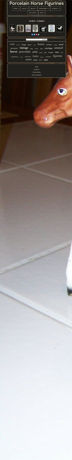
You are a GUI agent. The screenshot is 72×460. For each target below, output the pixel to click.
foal (45, 52)
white (34, 52)
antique (49, 44)
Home (36, 66)
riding (31, 48)
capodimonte (14, 56)
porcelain (24, 51)
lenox (41, 48)
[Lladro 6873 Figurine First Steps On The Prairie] (43, 32)
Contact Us (36, 69)
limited (35, 60)
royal (61, 44)
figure (29, 45)
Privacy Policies (37, 72)
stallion (21, 57)
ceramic (50, 52)
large (24, 45)
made (46, 60)
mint (57, 52)
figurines (42, 57)
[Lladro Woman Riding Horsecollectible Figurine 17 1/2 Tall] (28, 32)
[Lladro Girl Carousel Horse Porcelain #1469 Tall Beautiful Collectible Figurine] (35, 32)
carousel (58, 47)
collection (28, 56)
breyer (34, 45)
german (40, 52)
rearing (55, 45)
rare (12, 44)
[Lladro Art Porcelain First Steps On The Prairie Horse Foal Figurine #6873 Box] (51, 32)
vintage (23, 47)
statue (29, 59)
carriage (49, 48)
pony (40, 60)
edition (36, 48)
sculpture (48, 56)
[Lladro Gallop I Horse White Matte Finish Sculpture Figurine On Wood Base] (60, 32)
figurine (57, 56)
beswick (18, 45)
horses (41, 44)
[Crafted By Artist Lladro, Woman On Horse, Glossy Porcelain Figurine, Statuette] (12, 32)
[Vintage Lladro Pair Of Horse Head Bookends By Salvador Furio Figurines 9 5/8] (20, 32)
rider (62, 52)
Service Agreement (36, 75)
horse (13, 51)
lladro (36, 56)
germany (14, 48)
